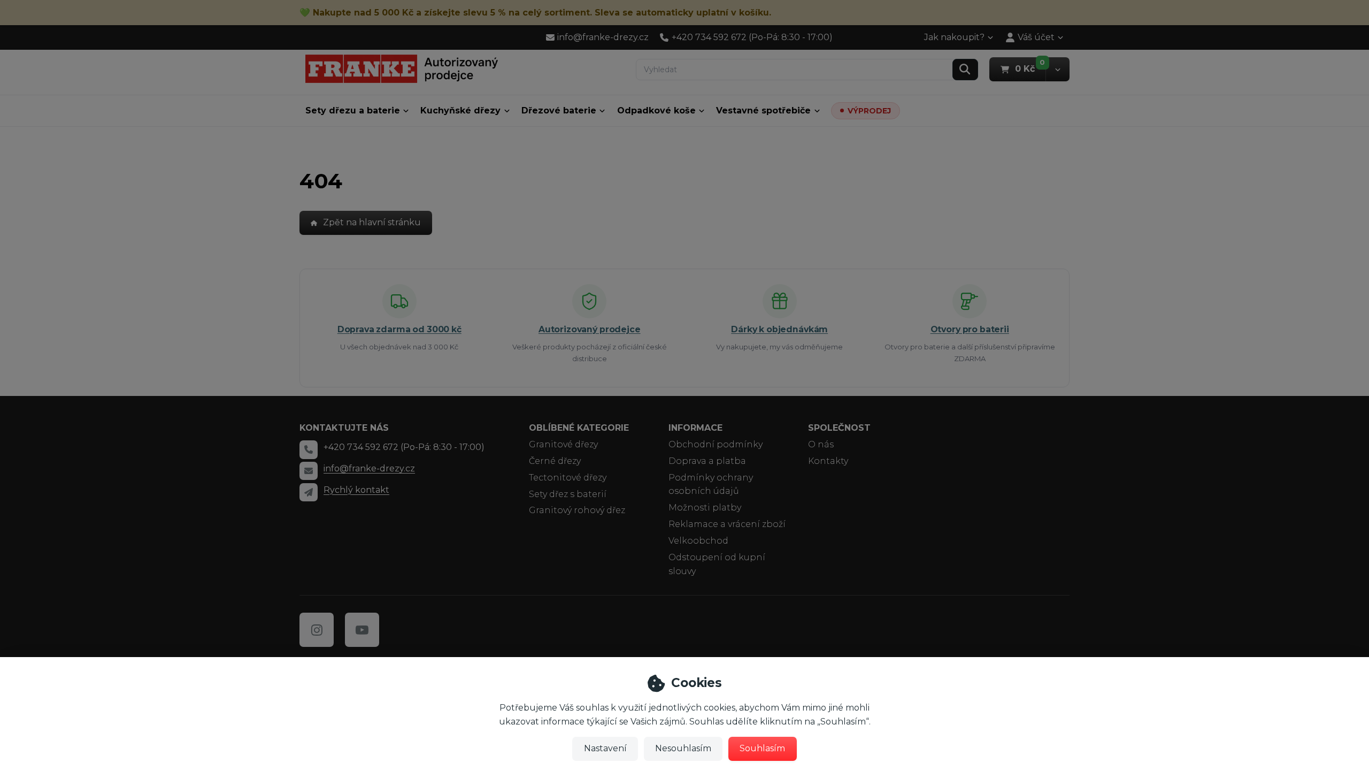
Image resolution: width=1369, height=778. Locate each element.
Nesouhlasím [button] (683, 748)
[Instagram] (316, 630)
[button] (1057, 69)
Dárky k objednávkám (779, 329)
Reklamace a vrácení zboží (727, 524)
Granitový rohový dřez (577, 510)
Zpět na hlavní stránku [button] (372, 222)
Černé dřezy (555, 461)
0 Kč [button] (1030, 68)
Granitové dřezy (563, 444)
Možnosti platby (704, 507)
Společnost (839, 428)
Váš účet (1036, 37)
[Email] (308, 471)
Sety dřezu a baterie (352, 110)
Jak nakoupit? (954, 37)
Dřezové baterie (558, 110)
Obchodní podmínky (715, 444)
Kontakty (828, 461)
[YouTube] (362, 630)
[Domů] (401, 69)
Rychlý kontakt (356, 490)
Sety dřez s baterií (567, 494)
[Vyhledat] (965, 69)
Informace (695, 428)
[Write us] (308, 492)
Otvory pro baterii (969, 329)
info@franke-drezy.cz (369, 468)
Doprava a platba (707, 461)
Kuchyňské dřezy (460, 110)
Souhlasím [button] (762, 748)
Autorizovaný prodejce (590, 329)
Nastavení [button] (605, 748)
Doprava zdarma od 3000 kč (399, 329)
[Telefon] (308, 449)
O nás (821, 444)
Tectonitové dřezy (567, 477)
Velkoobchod (698, 541)
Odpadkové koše (656, 110)
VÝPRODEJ (869, 111)
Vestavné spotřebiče (763, 110)
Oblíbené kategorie (579, 428)
